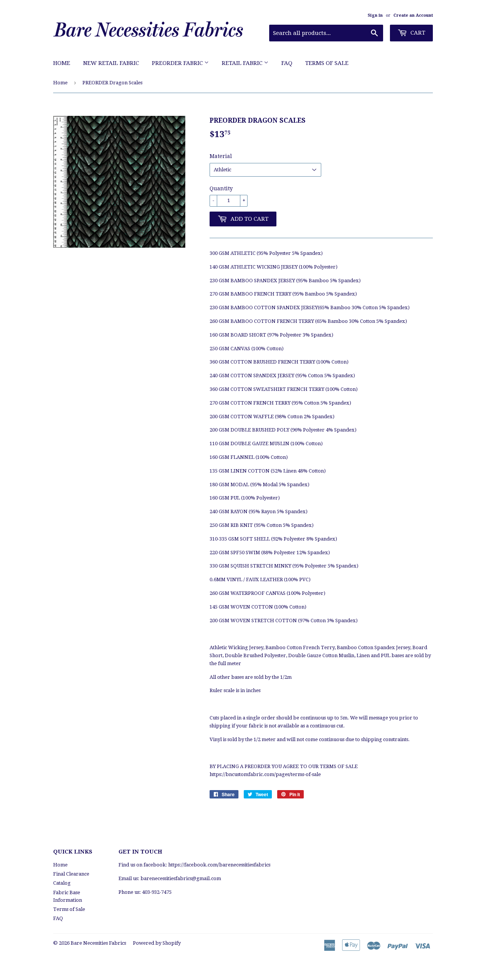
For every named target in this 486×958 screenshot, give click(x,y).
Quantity (221, 188)
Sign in (375, 15)
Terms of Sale (327, 63)
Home (61, 63)
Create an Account (413, 15)
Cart (417, 32)
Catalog (62, 883)
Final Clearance (71, 874)
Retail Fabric (243, 63)
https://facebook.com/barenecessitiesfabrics (219, 865)
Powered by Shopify (157, 943)
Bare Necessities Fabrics (98, 943)
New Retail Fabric (111, 63)
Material (221, 156)
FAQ (286, 63)
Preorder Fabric (178, 63)
